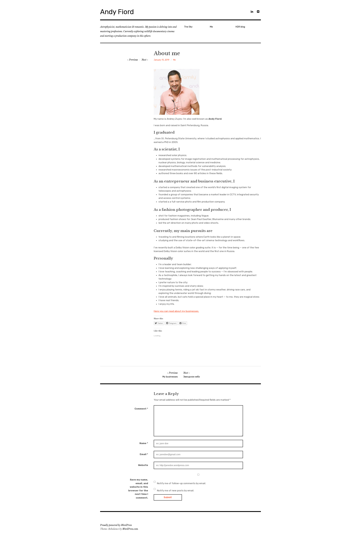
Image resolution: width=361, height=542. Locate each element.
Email (144, 454)
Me (211, 26)
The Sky (188, 26)
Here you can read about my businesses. (176, 311)
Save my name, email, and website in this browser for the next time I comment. (138, 488)
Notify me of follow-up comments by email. (181, 483)
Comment (141, 408)
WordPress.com (130, 528)
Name (143, 443)
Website (143, 465)
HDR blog (240, 26)
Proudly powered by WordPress (116, 525)
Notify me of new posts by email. (175, 490)
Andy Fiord (117, 12)
